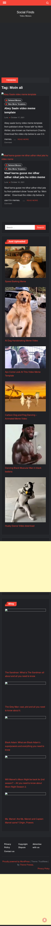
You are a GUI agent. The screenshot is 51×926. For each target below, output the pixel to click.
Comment (8, 142)
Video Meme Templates (17, 104)
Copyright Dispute (23, 846)
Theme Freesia (26, 864)
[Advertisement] (25, 49)
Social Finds (25, 12)
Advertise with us (37, 846)
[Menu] (4, 2)
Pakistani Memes (14, 100)
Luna (6, 117)
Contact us (9, 851)
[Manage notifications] (44, 920)
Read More (23, 139)
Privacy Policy (7, 846)
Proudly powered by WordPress (16, 861)
